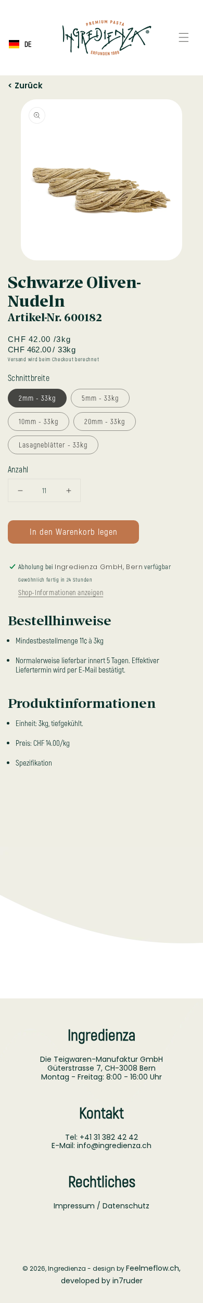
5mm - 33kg (100, 397)
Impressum (74, 1206)
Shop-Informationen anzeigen (60, 592)
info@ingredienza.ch (114, 1145)
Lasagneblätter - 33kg (53, 444)
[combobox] (20, 44)
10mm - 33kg (38, 421)
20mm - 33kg (104, 421)
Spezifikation (34, 762)
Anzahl (18, 469)
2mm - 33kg (37, 397)
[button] (183, 37)
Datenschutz (126, 1206)
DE (27, 44)
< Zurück (25, 83)
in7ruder (127, 1280)
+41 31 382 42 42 (109, 1137)
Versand (17, 359)
